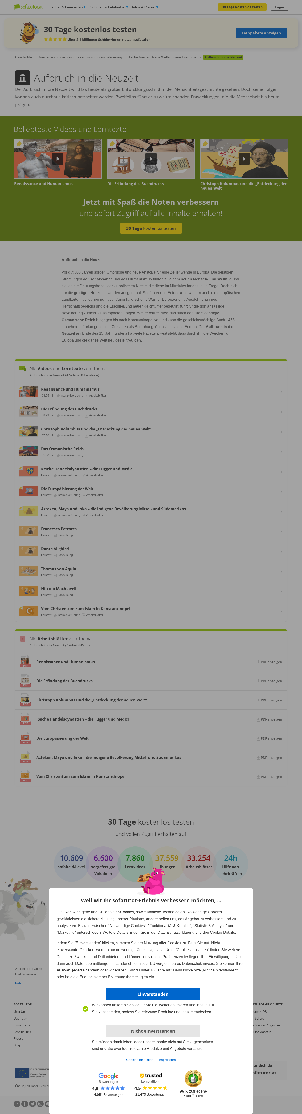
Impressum (167, 1060)
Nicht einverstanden (153, 1031)
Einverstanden (153, 994)
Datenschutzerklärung (176, 932)
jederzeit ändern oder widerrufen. (99, 970)
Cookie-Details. (223, 932)
